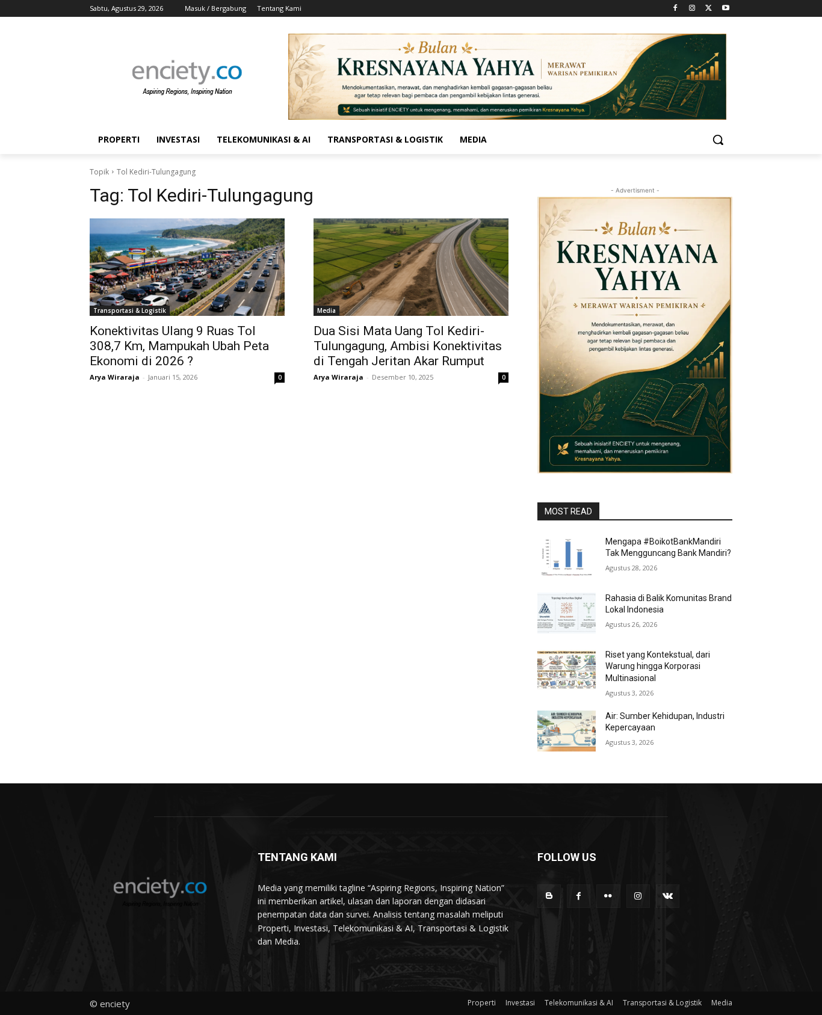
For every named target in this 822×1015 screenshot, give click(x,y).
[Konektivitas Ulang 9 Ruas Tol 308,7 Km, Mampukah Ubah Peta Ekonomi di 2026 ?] (187, 267)
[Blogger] (549, 896)
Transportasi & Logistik (129, 310)
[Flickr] (608, 896)
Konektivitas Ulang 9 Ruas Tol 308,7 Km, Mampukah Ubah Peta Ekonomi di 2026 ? (179, 346)
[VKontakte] (667, 896)
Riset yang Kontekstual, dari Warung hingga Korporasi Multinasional (657, 666)
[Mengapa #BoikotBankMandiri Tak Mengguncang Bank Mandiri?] (566, 556)
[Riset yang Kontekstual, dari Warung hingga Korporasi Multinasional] (566, 669)
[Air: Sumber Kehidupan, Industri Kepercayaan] (566, 731)
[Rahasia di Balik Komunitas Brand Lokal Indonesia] (566, 613)
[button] (717, 139)
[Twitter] (708, 9)
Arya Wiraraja (115, 376)
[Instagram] (692, 9)
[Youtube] (725, 9)
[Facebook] (675, 9)
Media (326, 310)
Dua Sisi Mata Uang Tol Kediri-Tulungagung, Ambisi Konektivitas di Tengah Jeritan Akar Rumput (408, 346)
